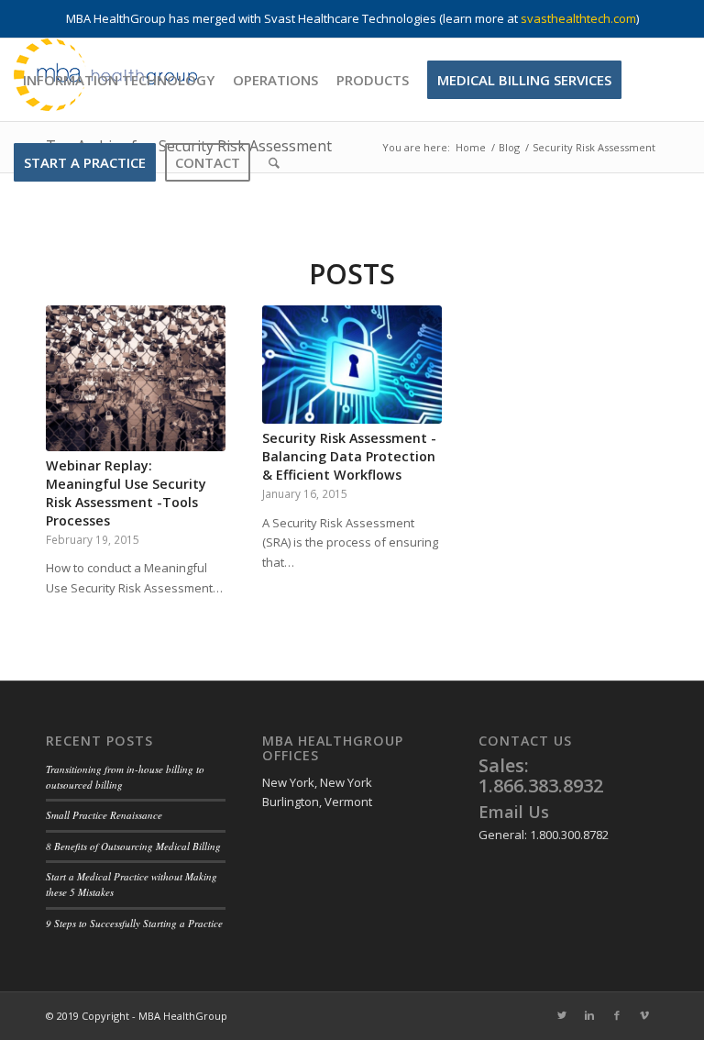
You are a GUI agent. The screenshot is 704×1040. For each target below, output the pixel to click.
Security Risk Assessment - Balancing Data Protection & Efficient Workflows (349, 456)
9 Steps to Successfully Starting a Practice (134, 923)
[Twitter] (562, 1015)
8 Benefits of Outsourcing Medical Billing (133, 846)
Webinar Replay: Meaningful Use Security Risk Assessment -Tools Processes (126, 493)
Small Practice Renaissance (104, 815)
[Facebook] (617, 1015)
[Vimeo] (644, 1015)
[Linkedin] (589, 1015)
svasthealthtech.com (578, 18)
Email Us (513, 812)
